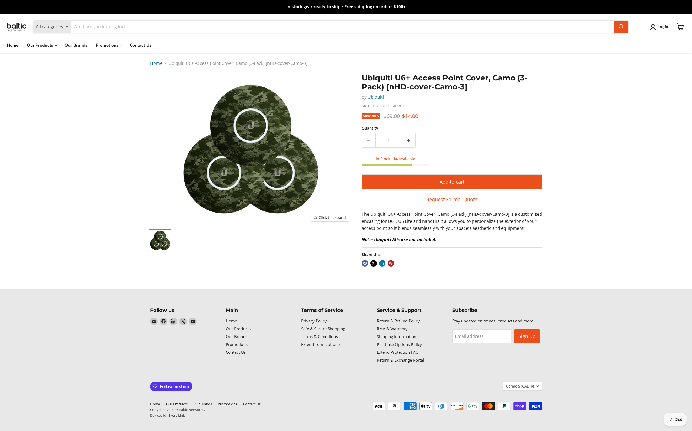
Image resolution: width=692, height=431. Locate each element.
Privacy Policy (314, 321)
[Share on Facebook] (365, 263)
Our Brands (76, 45)
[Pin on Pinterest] (391, 263)
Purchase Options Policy (399, 344)
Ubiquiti (376, 97)
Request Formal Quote (451, 199)
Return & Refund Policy (398, 321)
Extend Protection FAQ (398, 352)
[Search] (621, 27)
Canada (520, 386)
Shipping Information (396, 336)
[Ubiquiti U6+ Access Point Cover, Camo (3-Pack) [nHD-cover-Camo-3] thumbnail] (160, 240)
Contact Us (141, 45)
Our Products (40, 45)
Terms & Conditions (319, 336)
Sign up (526, 336)
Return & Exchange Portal (400, 360)
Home (13, 45)
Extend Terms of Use (320, 344)
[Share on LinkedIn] (382, 263)
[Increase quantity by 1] (409, 140)
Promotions (107, 45)
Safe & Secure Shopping (323, 328)
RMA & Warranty (392, 328)
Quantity (370, 128)
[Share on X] (373, 263)
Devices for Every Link (167, 415)
